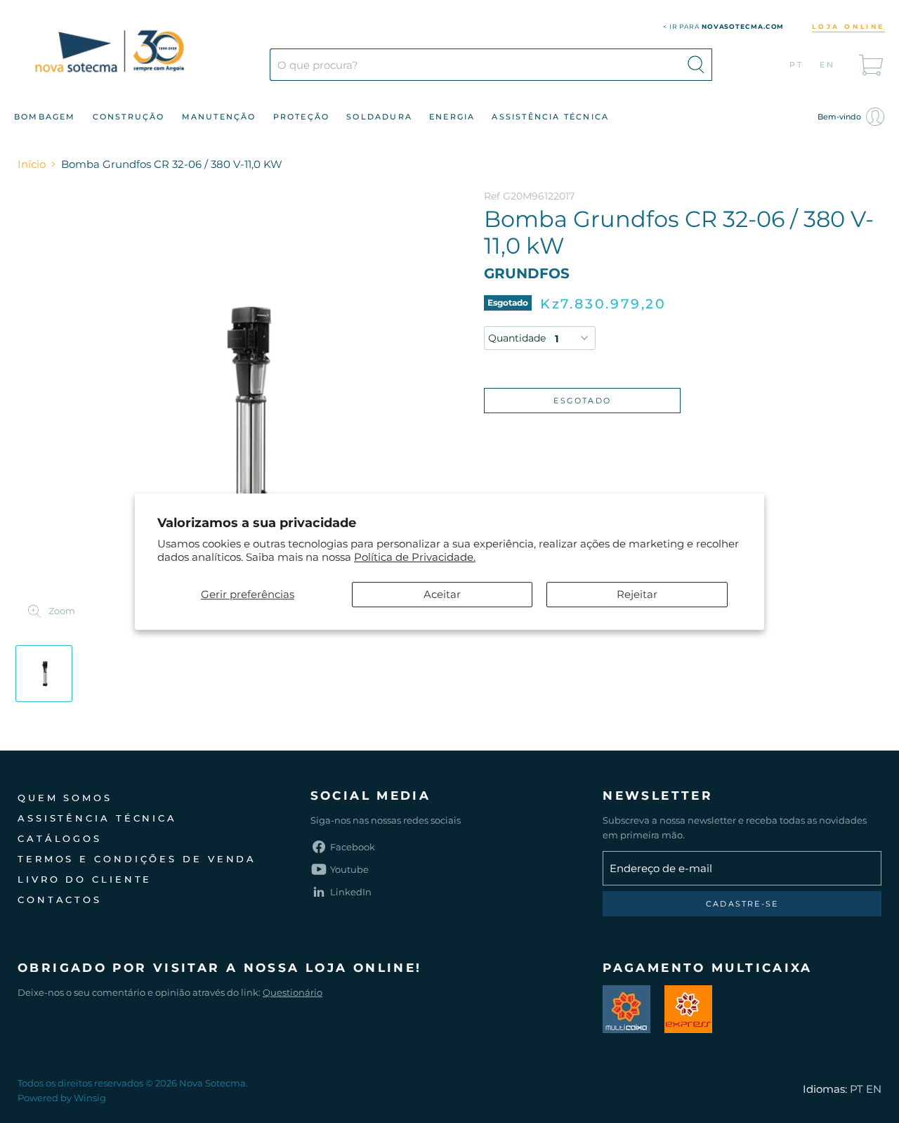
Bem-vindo (840, 117)
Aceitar (442, 594)
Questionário (292, 992)
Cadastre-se (742, 904)
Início (32, 164)
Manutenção (219, 117)
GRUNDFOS (527, 273)
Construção (129, 117)
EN (828, 65)
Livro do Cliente (85, 879)
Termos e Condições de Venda (137, 858)
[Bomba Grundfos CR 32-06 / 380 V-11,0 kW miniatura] (44, 673)
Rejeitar (637, 594)
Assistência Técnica (550, 117)
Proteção (301, 117)
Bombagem (45, 117)
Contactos (60, 899)
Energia (452, 117)
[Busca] (696, 64)
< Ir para (724, 26)
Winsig (90, 1097)
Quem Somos (65, 797)
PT (796, 65)
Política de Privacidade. (414, 557)
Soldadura (379, 117)
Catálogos (60, 838)
